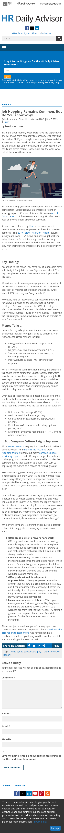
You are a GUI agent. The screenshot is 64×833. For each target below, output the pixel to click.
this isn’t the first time (34, 449)
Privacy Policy (40, 821)
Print (57, 645)
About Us (36, 33)
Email (6, 726)
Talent (6, 122)
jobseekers (30, 651)
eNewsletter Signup (21, 33)
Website (6, 739)
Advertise (46, 33)
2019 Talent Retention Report (33, 232)
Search (59, 38)
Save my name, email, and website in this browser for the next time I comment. (31, 757)
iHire (31, 226)
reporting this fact (11, 452)
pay (39, 651)
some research (16, 446)
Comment (8, 677)
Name (6, 713)
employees (17, 651)
